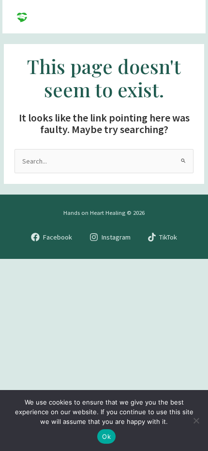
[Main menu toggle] (186, 17)
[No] (196, 420)
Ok (106, 436)
